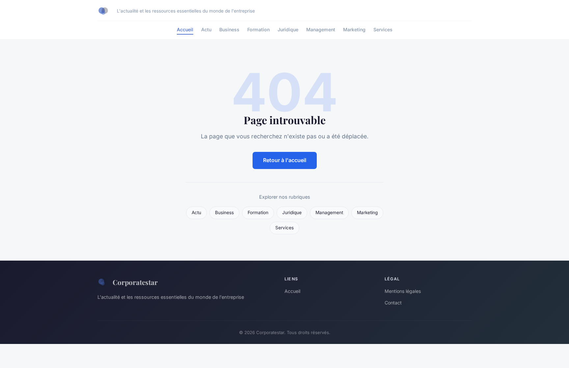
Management (320, 29)
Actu (206, 29)
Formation (258, 29)
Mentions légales (403, 291)
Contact (393, 302)
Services (383, 29)
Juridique (288, 29)
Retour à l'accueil (284, 160)
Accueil (185, 29)
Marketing (354, 29)
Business (229, 29)
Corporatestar (135, 282)
